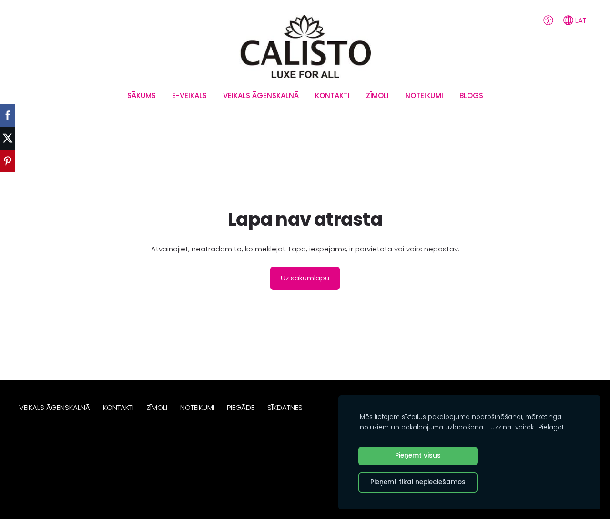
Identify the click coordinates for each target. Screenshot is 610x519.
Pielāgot (551, 427)
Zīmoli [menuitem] (377, 95)
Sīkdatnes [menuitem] (285, 407)
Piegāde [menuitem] (240, 407)
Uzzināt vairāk (512, 427)
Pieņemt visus (418, 455)
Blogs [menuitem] (471, 95)
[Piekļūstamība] (548, 20)
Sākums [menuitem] (141, 95)
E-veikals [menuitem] (189, 95)
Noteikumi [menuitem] (424, 95)
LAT (579, 20)
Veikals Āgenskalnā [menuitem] (261, 95)
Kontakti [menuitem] (332, 95)
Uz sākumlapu (305, 278)
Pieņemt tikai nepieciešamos (418, 482)
